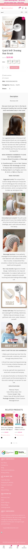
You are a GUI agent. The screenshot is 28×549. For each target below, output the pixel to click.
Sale (2, 500)
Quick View (12, 420)
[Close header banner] (26, 1)
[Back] (2, 12)
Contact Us (4, 465)
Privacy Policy (5, 472)
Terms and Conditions (7, 470)
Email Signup (5, 502)
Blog (2, 467)
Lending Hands (5, 507)
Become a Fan (5, 497)
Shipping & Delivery (7, 482)
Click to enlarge (23, 37)
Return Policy (5, 490)
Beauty (12, 85)
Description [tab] (14, 96)
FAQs (2, 487)
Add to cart (14, 67)
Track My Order (5, 480)
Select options (6, 435)
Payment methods (6, 485)
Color (3, 62)
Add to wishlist (7, 75)
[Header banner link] (12, 1)
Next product (26, 12)
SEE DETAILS (21, 4)
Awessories (10, 542)
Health (18, 85)
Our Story (4, 462)
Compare (6, 78)
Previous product (22, 12)
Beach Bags (4, 505)
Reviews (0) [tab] (14, 101)
